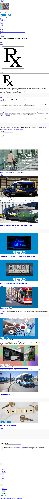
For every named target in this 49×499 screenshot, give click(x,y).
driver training (10, 129)
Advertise (3, 488)
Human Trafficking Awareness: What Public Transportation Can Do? (14, 283)
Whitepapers (18, 32)
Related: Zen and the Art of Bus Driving (5, 115)
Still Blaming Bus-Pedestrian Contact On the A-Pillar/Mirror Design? (8, 97)
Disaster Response (2, 19)
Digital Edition (5, 12)
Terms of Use (5, 498)
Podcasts (12, 32)
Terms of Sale (8, 498)
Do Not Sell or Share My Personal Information (16, 498)
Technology (1, 29)
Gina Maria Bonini (7, 366)
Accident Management (21, 129)
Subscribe (1, 12)
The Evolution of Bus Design (5, 394)
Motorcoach (1, 22)
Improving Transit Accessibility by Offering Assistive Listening (12, 172)
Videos (6, 32)
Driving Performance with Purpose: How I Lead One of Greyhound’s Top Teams (16, 225)
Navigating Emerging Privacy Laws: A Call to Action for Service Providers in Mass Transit (18, 256)
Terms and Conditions (4, 492)
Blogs (5, 32)
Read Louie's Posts (2, 44)
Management (1, 21)
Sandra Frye (6, 223)
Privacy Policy (2, 498)
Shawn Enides (6, 308)
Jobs (13, 32)
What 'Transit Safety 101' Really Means (8, 425)
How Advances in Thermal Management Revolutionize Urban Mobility (14, 368)
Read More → (2, 175)
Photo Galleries (9, 32)
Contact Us (3, 491)
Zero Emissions (2, 31)
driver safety (6, 129)
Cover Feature (3, 0)
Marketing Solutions (4, 489)
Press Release (3, 490)
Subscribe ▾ (2, 2)
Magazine (1, 32)
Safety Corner (5, 36)
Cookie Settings (4, 493)
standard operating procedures (15, 129)
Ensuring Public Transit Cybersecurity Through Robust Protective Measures (15, 341)
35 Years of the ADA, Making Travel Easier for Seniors (11, 199)
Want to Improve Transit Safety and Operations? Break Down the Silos (14, 309)
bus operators (3, 129)
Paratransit (1, 25)
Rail (0, 26)
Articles (7, 0)
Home (1, 36)
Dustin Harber (6, 339)
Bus (0, 18)
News (5, 0)
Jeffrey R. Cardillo (7, 197)
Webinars (15, 32)
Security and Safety (2, 28)
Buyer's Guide (23, 32)
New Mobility (2, 24)
